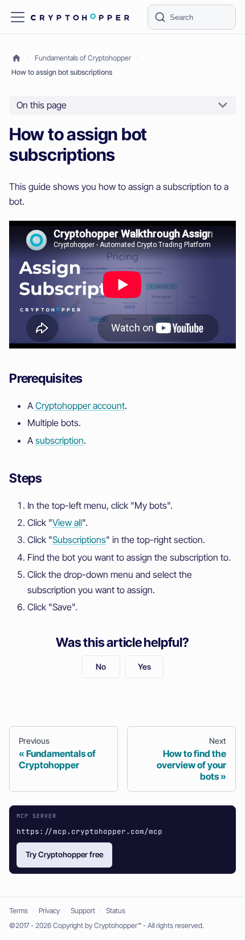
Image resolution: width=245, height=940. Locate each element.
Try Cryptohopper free (64, 854)
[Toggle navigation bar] (17, 17)
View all (67, 522)
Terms (18, 910)
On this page (42, 105)
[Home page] (16, 58)
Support (83, 910)
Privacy (49, 910)
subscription (59, 440)
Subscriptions (79, 539)
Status (115, 910)
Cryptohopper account (80, 405)
